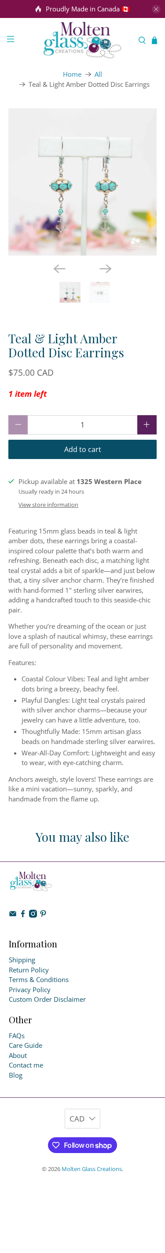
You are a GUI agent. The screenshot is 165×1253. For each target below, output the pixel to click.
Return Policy (29, 969)
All (98, 74)
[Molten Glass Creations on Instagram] (33, 915)
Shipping (22, 959)
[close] (156, 9)
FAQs (17, 1035)
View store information (48, 505)
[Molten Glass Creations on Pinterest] (43, 915)
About (18, 1055)
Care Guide (25, 1045)
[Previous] (59, 268)
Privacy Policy (30, 989)
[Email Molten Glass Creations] (13, 915)
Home (72, 74)
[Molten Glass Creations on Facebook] (23, 915)
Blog (15, 1075)
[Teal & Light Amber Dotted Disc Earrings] (82, 182)
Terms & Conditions (39, 979)
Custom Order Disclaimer (47, 999)
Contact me (26, 1065)
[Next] (105, 268)
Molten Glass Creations (92, 1169)
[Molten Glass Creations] (82, 40)
